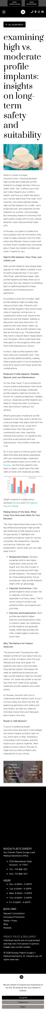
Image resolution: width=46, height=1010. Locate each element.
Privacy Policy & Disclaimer (19, 936)
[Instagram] (39, 12)
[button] (4, 12)
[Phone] (32, 12)
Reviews (7, 927)
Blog (5, 924)
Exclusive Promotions (14, 916)
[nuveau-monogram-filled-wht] (23, 12)
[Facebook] (42, 12)
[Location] (35, 12)
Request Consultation (14, 913)
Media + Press (10, 920)
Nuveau (16, 502)
